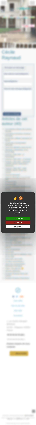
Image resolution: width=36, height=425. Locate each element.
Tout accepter (18, 218)
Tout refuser (18, 222)
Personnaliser (18, 227)
